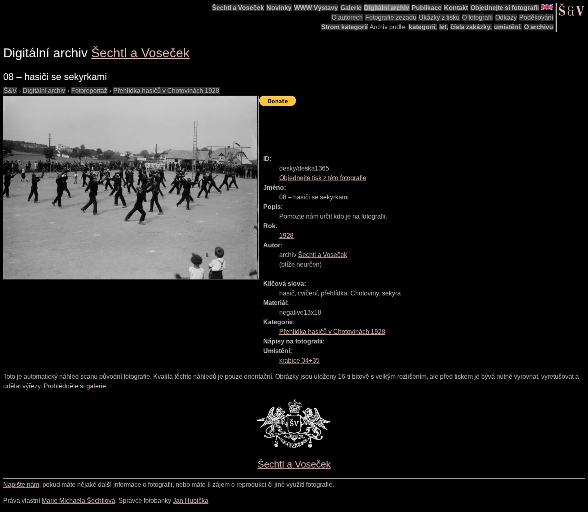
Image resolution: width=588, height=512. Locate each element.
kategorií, (423, 27)
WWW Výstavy (316, 7)
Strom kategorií (344, 27)
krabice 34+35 (299, 360)
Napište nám (21, 484)
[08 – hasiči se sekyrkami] (131, 187)
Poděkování (536, 17)
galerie (96, 386)
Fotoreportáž (89, 90)
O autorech (347, 17)
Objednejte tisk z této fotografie (322, 178)
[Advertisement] (404, 127)
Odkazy (506, 17)
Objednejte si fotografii (504, 7)
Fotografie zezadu (390, 17)
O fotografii (477, 17)
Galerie (351, 7)
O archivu (538, 27)
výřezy (31, 386)
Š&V (10, 90)
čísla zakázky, (471, 27)
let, (443, 27)
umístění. (508, 27)
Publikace (427, 7)
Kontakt (456, 7)
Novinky (279, 7)
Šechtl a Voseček (238, 7)
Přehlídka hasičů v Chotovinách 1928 (166, 90)
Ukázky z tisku (439, 17)
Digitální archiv (386, 7)
